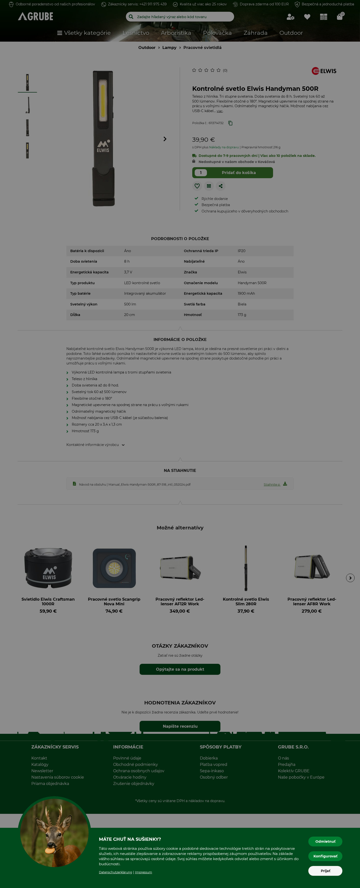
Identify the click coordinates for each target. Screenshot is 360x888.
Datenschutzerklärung (115, 872)
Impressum (143, 872)
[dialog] (180, 444)
